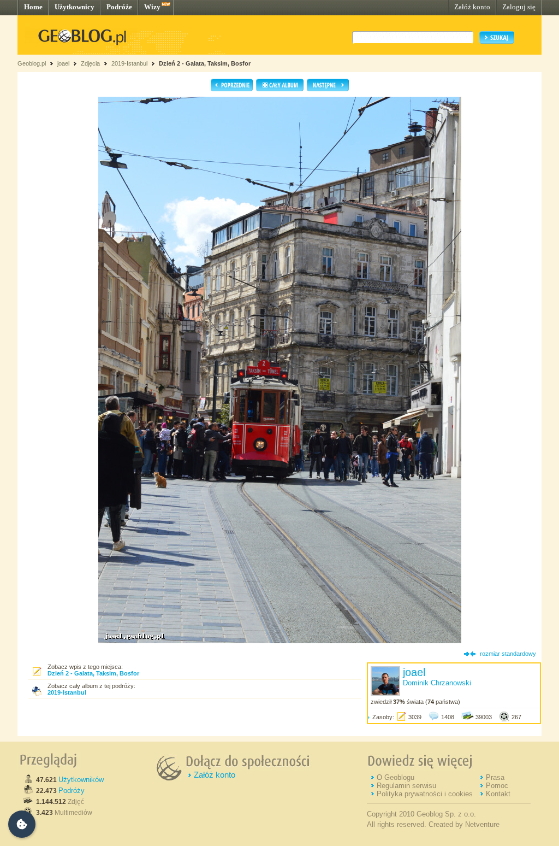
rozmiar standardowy (508, 653)
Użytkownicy (74, 7)
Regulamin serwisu (406, 786)
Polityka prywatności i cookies (425, 794)
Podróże (119, 7)
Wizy (152, 7)
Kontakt (498, 794)
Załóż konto (472, 7)
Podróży (71, 790)
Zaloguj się (519, 7)
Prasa (495, 777)
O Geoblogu (395, 777)
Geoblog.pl (31, 63)
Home (33, 7)
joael (63, 63)
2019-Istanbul (129, 63)
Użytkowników (81, 780)
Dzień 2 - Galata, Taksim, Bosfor (205, 63)
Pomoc (497, 786)
